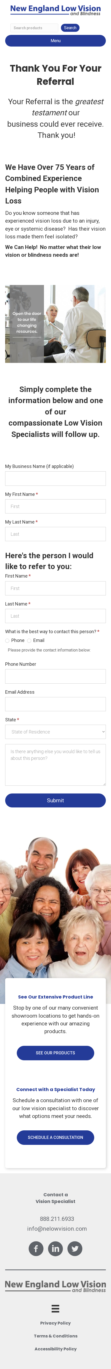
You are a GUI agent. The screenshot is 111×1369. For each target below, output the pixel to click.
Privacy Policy (55, 1323)
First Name (18, 576)
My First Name (21, 494)
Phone (17, 640)
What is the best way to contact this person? (52, 631)
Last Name (17, 604)
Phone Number (20, 664)
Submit (55, 800)
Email (38, 640)
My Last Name (21, 522)
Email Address (20, 692)
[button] (55, 1053)
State (12, 719)
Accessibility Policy (56, 1349)
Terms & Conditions (55, 1336)
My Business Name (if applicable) (39, 466)
